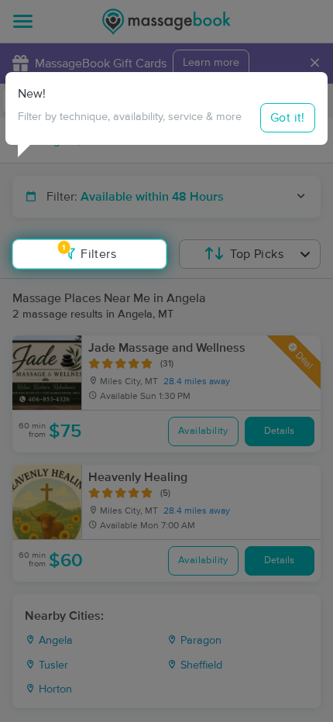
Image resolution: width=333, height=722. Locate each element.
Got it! (287, 118)
